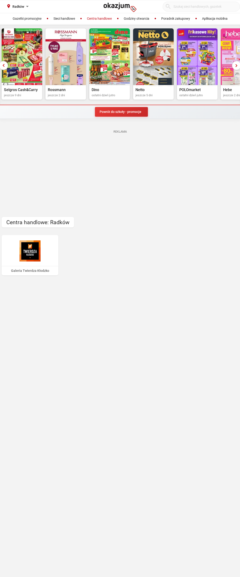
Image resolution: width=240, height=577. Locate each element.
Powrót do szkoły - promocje (120, 112)
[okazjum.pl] (120, 7)
